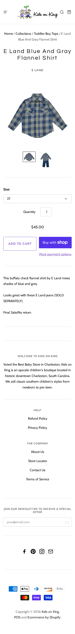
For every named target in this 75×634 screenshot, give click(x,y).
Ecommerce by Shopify (44, 617)
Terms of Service (37, 479)
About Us (37, 452)
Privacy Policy (37, 428)
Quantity (29, 212)
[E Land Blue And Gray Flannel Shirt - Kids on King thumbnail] (29, 157)
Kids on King (50, 612)
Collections (23, 34)
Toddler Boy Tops (46, 34)
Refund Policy (37, 418)
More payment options (55, 254)
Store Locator (37, 461)
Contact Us (37, 470)
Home (8, 34)
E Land (37, 70)
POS (17, 617)
